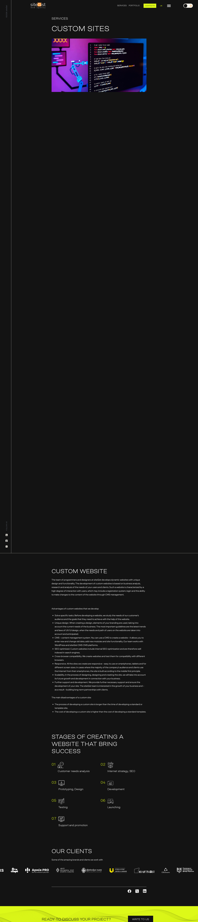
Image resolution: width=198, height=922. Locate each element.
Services (122, 6)
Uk (161, 6)
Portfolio (134, 6)
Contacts (150, 5)
